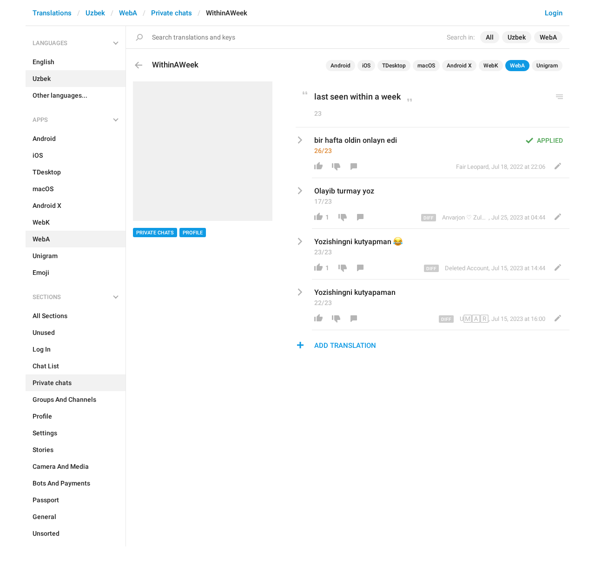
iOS (366, 65)
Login (553, 13)
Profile (193, 233)
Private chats (171, 13)
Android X (459, 65)
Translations (52, 13)
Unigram (547, 65)
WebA (128, 13)
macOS (426, 65)
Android (340, 65)
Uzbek (95, 13)
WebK (490, 65)
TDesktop (394, 65)
